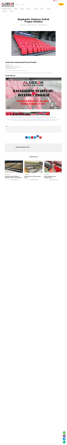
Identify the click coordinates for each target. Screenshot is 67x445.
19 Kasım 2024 (26, 179)
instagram (47, 120)
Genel (40, 24)
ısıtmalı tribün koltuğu (42, 128)
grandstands (45, 127)
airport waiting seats (10, 126)
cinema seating (52, 126)
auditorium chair (25, 126)
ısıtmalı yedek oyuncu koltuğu (51, 128)
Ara (61, 4)
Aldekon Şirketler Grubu (32, 24)
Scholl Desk (33, 129)
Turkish (56, 0)
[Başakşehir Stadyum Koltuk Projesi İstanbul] (26, 137)
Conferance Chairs (58, 126)
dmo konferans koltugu (15, 127)
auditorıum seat (31, 126)
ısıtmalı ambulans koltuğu (51, 127)
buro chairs (43, 126)
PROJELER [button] (4, 11)
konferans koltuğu (12, 129)
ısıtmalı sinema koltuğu (26, 128)
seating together (8, 130)
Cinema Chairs (47, 126)
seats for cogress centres (30, 130)
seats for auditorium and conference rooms (18, 130)
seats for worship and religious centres (41, 130)
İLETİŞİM (11, 11)
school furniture (46, 129)
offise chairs (23, 129)
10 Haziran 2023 (23, 24)
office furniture (18, 129)
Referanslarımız (44, 24)
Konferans (15, 119)
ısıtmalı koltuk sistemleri (10, 128)
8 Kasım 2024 (46, 179)
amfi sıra (16, 126)
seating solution (52, 129)
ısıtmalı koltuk (58, 127)
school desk (41, 129)
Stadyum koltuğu (35, 119)
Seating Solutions (58, 129)
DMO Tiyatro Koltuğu (30, 127)
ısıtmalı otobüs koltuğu (18, 128)
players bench (28, 129)
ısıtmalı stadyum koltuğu (34, 128)
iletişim (21, 120)
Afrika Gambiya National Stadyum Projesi (50, 177)
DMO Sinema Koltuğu (23, 127)
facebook (42, 120)
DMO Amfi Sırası (8, 127)
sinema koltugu (51, 130)
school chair (37, 129)
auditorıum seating (37, 126)
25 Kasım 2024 (7, 179)
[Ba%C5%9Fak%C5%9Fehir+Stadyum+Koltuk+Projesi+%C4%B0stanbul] (29, 137)
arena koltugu (20, 126)
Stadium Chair (56, 130)
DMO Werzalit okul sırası (39, 127)
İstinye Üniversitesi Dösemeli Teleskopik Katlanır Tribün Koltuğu (13, 177)
